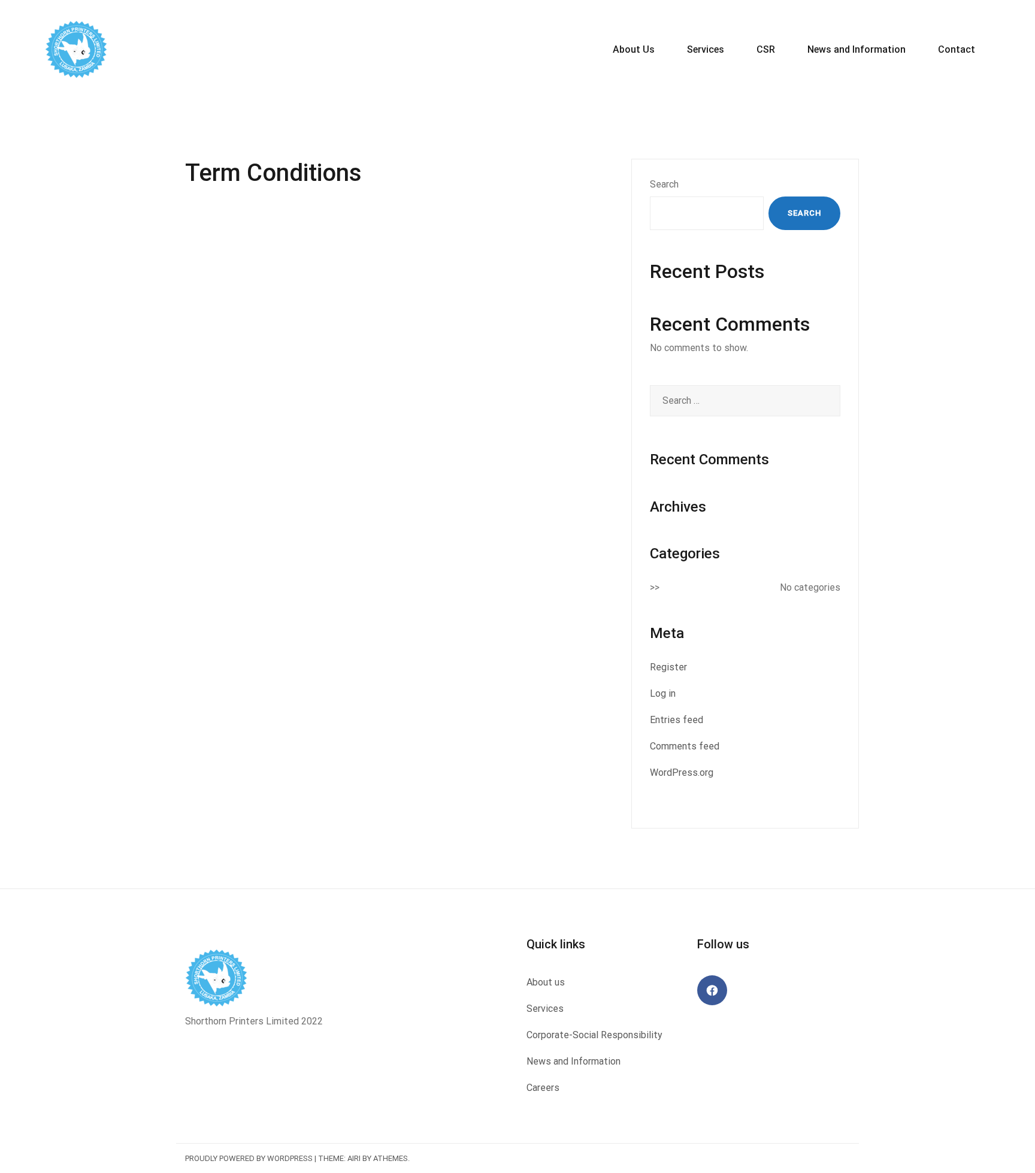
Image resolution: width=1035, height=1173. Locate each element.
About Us (634, 49)
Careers (542, 1087)
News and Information (856, 49)
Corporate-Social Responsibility (594, 1035)
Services (705, 49)
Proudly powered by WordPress (249, 1158)
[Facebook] (712, 990)
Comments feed (684, 746)
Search (664, 184)
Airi (354, 1158)
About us (545, 982)
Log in (663, 693)
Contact (956, 49)
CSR (765, 49)
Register (668, 667)
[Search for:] (745, 400)
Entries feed (676, 719)
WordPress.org (681, 772)
